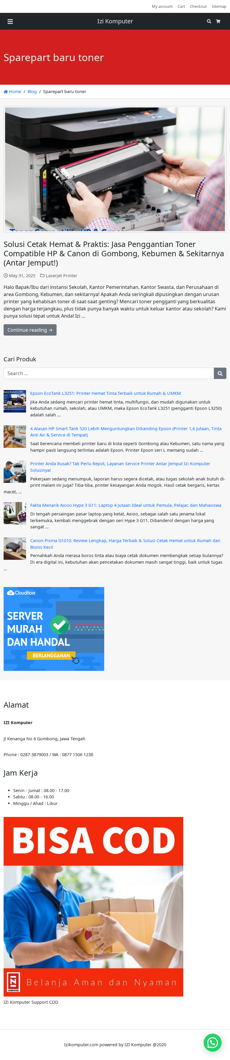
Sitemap (219, 6)
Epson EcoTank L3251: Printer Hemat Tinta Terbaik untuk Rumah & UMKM (105, 393)
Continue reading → (30, 330)
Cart (181, 6)
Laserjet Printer (61, 275)
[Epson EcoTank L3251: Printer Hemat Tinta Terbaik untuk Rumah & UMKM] (15, 401)
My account (162, 6)
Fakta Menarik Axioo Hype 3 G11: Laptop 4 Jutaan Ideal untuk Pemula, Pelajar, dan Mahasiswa (125, 505)
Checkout (198, 6)
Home (14, 91)
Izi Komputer (115, 21)
